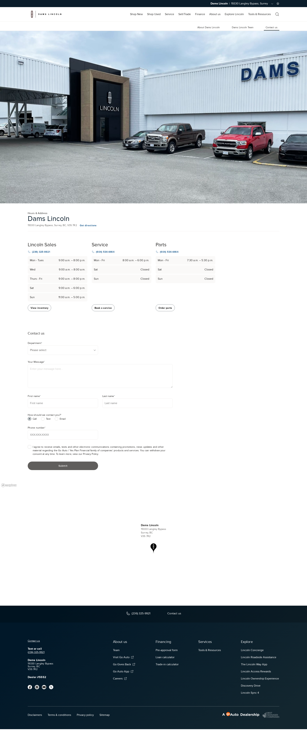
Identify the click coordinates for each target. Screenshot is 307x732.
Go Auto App (121, 671)
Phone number (37, 427)
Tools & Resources (259, 14)
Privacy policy (85, 715)
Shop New (136, 14)
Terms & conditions (59, 715)
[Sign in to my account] (277, 3)
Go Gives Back (122, 664)
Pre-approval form (167, 650)
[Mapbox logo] (9, 485)
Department (35, 343)
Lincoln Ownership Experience (260, 678)
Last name (108, 396)
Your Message (36, 362)
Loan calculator (165, 657)
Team (116, 650)
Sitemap (104, 715)
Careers (118, 678)
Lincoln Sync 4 (250, 692)
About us (214, 14)
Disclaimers (35, 715)
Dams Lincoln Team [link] (242, 27)
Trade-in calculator (167, 664)
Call (35, 419)
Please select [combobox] (38, 350)
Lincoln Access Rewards (256, 671)
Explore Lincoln (234, 14)
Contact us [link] (272, 27)
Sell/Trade (184, 14)
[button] (153, 548)
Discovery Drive (250, 685)
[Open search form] (277, 14)
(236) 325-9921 (36, 652)
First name (34, 396)
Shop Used (154, 14)
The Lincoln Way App (254, 664)
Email (63, 419)
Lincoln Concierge (252, 650)
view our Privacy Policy (85, 454)
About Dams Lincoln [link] (208, 27)
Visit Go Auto (121, 657)
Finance (200, 14)
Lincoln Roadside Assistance (258, 657)
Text (48, 419)
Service (169, 14)
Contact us (34, 641)
